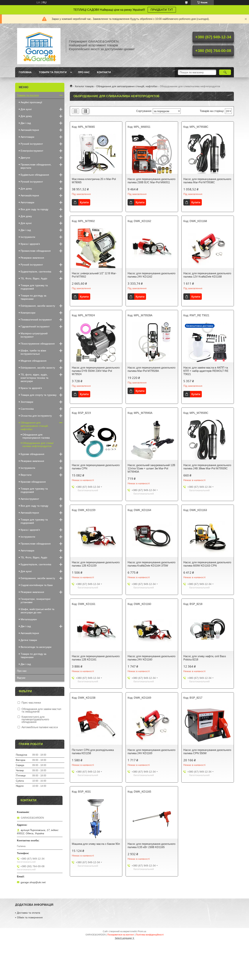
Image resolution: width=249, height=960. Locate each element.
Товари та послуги (53, 72)
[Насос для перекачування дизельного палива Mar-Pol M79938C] (207, 154)
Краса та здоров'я (31, 388)
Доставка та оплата (28, 912)
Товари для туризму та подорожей (34, 287)
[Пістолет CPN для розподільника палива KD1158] (96, 725)
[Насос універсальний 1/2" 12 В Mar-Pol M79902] (96, 248)
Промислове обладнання (36, 250)
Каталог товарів (84, 86)
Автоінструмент (30, 498)
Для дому (26, 116)
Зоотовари (27, 401)
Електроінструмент (32, 150)
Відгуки (21, 677)
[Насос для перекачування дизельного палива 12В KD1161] (96, 631)
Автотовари (27, 136)
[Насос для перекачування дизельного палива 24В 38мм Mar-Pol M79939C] (207, 440)
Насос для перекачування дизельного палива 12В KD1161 (96, 658)
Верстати (26, 474)
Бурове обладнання (32, 454)
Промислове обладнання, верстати (36, 166)
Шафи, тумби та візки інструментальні (33, 352)
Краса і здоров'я (30, 243)
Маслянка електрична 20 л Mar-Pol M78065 (94, 180)
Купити (84, 202)
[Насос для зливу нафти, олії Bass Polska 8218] (207, 631)
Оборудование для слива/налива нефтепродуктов (38, 445)
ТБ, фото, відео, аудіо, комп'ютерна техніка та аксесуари (34, 378)
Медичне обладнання (33, 360)
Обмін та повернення (30, 917)
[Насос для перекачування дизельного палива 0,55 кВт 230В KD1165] (152, 819)
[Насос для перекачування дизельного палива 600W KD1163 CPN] (207, 537)
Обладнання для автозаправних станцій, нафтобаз (126, 86)
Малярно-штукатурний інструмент (34, 335)
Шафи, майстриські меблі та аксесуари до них (37, 611)
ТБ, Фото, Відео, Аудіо (34, 278)
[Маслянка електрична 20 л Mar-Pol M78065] (96, 154)
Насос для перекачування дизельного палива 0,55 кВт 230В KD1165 (151, 845)
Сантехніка (27, 408)
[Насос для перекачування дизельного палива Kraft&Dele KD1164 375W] (152, 537)
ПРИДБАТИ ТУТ (162, 9)
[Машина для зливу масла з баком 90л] (96, 819)
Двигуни (25, 157)
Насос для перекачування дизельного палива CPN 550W (207, 751)
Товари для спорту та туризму (39, 394)
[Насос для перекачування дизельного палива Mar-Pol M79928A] (152, 342)
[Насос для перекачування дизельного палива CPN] (96, 440)
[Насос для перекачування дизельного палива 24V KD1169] (152, 725)
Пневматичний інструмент (36, 319)
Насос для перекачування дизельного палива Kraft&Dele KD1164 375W (151, 564)
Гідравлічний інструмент (35, 326)
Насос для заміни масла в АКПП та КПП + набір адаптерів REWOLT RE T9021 (205, 371)
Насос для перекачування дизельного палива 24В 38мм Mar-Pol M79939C (207, 467)
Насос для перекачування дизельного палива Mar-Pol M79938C (207, 180)
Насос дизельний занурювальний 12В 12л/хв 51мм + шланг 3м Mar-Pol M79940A (151, 468)
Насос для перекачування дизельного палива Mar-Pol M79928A (151, 369)
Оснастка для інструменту (36, 415)
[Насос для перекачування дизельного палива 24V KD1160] (152, 631)
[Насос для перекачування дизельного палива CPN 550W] (207, 725)
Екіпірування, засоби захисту (38, 305)
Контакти (104, 72)
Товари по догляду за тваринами (33, 297)
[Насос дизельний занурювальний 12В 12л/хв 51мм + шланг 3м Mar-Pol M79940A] (152, 440)
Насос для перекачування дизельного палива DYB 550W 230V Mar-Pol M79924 (96, 371)
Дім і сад (26, 123)
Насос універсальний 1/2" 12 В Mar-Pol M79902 (94, 275)
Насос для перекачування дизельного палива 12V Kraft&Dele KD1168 (207, 275)
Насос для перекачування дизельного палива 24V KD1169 (151, 751)
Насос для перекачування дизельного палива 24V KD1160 (151, 658)
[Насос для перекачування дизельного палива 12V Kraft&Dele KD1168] (207, 248)
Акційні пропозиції (31, 102)
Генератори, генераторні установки (35, 600)
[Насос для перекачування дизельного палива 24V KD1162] (152, 248)
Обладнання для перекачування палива (36, 436)
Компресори (28, 312)
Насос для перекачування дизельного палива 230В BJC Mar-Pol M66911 (151, 180)
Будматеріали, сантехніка (36, 271)
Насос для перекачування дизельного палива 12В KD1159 (96, 564)
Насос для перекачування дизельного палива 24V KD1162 (151, 275)
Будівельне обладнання (35, 174)
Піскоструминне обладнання (38, 343)
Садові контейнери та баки (37, 585)
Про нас (84, 72)
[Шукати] (225, 72)
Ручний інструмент (32, 143)
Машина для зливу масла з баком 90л (96, 843)
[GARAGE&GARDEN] (39, 45)
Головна (25, 72)
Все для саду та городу (34, 209)
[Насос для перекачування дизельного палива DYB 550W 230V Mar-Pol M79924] (96, 342)
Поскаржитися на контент (120, 934)
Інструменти (28, 236)
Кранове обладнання (33, 481)
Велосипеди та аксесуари (36, 647)
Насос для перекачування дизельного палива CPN (96, 467)
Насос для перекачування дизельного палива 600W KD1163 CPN (207, 564)
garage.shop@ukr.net (33, 882)
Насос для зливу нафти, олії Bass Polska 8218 (204, 658)
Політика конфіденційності (150, 934)
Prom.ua (142, 931)
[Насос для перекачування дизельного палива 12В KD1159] (96, 537)
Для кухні (26, 109)
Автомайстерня (30, 129)
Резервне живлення (32, 257)
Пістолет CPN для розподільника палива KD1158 (93, 751)
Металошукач (29, 619)
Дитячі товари (29, 640)
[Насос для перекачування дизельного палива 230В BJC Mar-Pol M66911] (152, 154)
